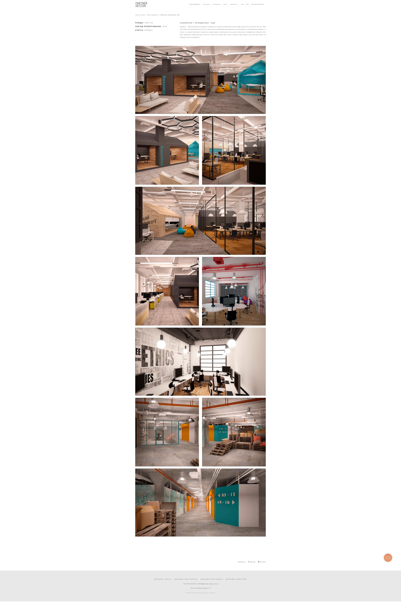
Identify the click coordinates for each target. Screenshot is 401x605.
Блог (225, 4)
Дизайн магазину (212, 579)
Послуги (206, 4)
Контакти (233, 4)
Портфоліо (217, 4)
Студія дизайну (194, 4)
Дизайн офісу (163, 579)
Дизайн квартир (236, 579)
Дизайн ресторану (186, 579)
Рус (242, 4)
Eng (247, 4)
